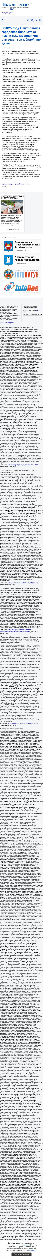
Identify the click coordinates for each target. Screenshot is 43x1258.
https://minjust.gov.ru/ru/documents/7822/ (23, 723)
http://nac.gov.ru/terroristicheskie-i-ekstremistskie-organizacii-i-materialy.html (16, 631)
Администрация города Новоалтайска (16, 184)
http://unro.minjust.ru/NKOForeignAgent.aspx (23, 583)
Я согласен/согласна (21, 1254)
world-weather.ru (7, 14)
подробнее (26, 1245)
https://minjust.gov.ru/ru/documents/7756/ (23, 465)
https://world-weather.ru (8, 12)
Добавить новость (12, 229)
